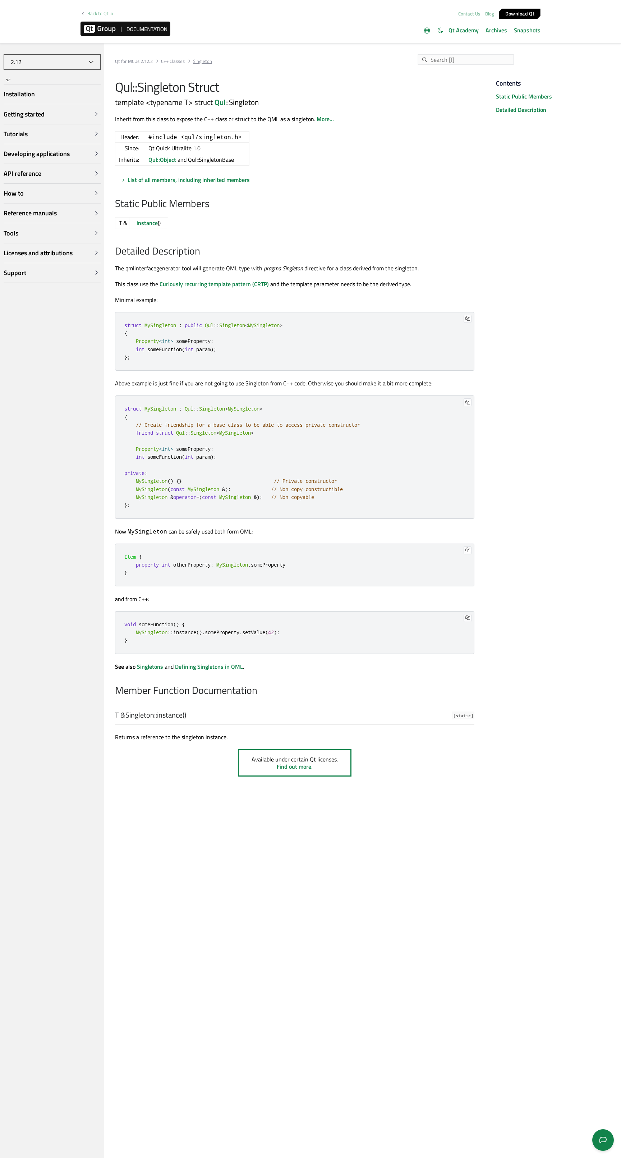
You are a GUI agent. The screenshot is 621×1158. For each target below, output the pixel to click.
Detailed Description (521, 109)
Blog (489, 13)
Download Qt (519, 13)
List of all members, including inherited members (189, 179)
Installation (19, 94)
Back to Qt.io (100, 13)
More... (325, 119)
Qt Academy (463, 30)
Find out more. (295, 766)
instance (147, 223)
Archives (496, 30)
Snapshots (527, 30)
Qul (220, 102)
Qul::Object (162, 159)
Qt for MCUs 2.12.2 (134, 61)
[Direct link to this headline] (213, 204)
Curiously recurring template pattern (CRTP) (214, 284)
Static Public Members (524, 96)
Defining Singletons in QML (209, 666)
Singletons (150, 666)
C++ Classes (173, 61)
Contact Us (469, 13)
